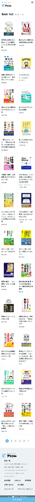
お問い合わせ (8, 485)
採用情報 (28, 480)
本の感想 (21, 485)
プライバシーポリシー (25, 489)
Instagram (25, 496)
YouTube (17, 496)
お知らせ (18, 480)
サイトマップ (8, 489)
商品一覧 (7, 461)
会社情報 (7, 480)
